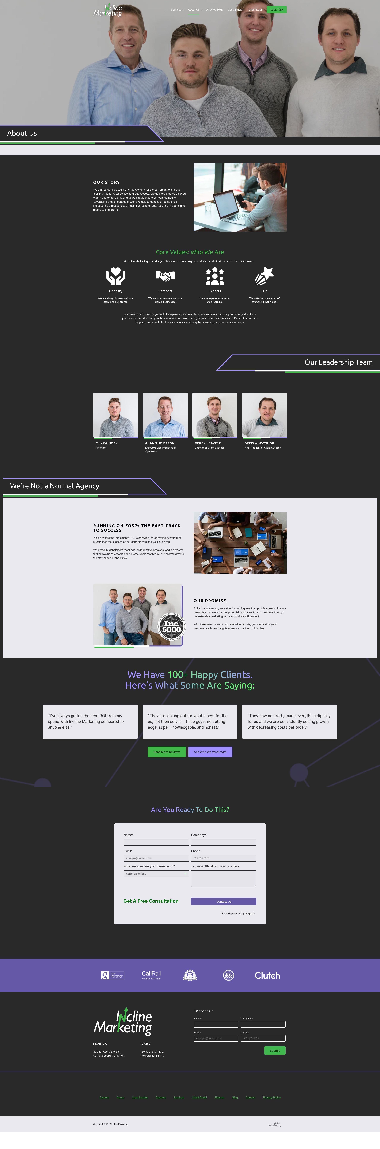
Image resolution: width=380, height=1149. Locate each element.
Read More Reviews (167, 752)
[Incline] (275, 1124)
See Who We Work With (210, 752)
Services (179, 1097)
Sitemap (220, 1097)
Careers (104, 1097)
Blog (235, 1097)
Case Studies (140, 1097)
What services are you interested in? (149, 866)
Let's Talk (276, 9)
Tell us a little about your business (215, 866)
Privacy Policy (272, 1097)
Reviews (161, 1097)
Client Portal (199, 1097)
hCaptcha (250, 913)
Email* (128, 851)
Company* (198, 835)
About (120, 1097)
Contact (250, 1097)
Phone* (196, 851)
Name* (128, 835)
